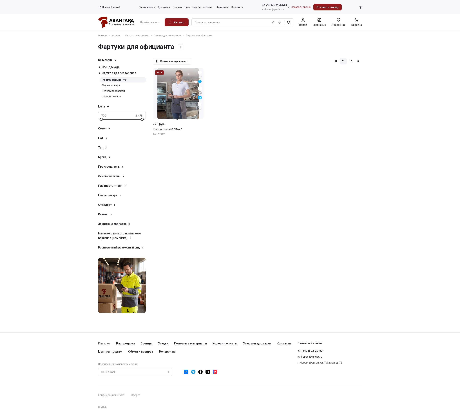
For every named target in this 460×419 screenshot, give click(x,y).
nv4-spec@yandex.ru (273, 9)
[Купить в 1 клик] (200, 106)
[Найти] (288, 22)
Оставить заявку (327, 7)
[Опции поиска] (272, 22)
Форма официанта (114, 79)
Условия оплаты (225, 343)
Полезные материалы (190, 343)
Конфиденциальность (111, 395)
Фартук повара (111, 96)
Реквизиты (167, 351)
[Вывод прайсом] (358, 61)
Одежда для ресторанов (119, 73)
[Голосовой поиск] (280, 22)
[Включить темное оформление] (360, 7)
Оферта (135, 395)
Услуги (163, 343)
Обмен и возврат (140, 351)
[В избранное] (200, 77)
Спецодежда (111, 67)
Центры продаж (110, 351)
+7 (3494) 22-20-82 (274, 5)
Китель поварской (113, 91)
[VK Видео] (215, 372)
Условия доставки (257, 343)
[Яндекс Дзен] (200, 372)
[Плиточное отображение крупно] (335, 61)
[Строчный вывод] (350, 61)
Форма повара (111, 85)
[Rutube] (208, 372)
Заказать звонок (301, 7)
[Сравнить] (200, 93)
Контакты (284, 343)
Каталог (104, 343)
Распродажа (125, 343)
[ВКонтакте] (186, 372)
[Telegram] (193, 372)
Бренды (146, 343)
